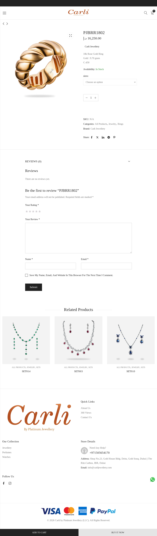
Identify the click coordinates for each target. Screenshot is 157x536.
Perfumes (6, 452)
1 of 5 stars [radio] (26, 211)
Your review (32, 219)
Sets (38, 367)
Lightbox (70, 35)
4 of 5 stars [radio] (36, 211)
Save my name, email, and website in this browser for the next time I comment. (71, 275)
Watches (6, 457)
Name (29, 259)
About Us (85, 408)
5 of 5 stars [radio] (39, 211)
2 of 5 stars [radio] (30, 211)
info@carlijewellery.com (100, 467)
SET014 (26, 371)
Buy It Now (117, 532)
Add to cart (39, 532)
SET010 (130, 371)
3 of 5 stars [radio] (33, 211)
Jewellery (6, 447)
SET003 (78, 371)
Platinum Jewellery (72, 520)
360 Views (86, 412)
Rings (120, 124)
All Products (101, 124)
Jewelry (112, 124)
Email (84, 259)
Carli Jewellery (92, 46)
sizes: (85, 76)
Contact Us (86, 417)
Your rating (32, 205)
